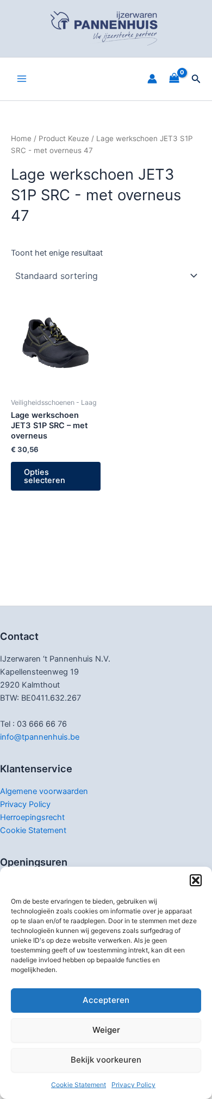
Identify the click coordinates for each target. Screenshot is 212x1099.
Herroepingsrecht (32, 817)
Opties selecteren (44, 476)
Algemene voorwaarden (44, 791)
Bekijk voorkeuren (106, 1059)
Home (21, 138)
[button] (195, 880)
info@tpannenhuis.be (39, 737)
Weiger (106, 1030)
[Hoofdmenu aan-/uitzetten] (22, 79)
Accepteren (106, 1000)
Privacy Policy (133, 1085)
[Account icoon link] (152, 79)
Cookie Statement (78, 1085)
